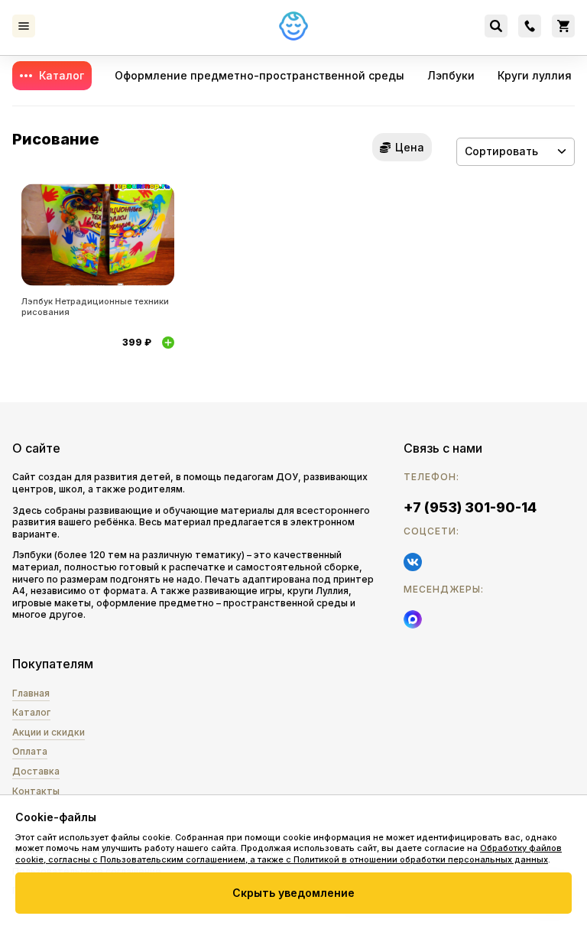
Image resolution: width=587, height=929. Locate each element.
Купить (168, 342)
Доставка (36, 771)
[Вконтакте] (413, 562)
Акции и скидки (48, 732)
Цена (409, 147)
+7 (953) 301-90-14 (470, 507)
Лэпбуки (451, 75)
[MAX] (413, 619)
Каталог (61, 75)
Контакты (36, 791)
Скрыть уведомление (293, 892)
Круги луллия (535, 75)
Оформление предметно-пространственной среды (259, 75)
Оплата (29, 751)
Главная (31, 693)
